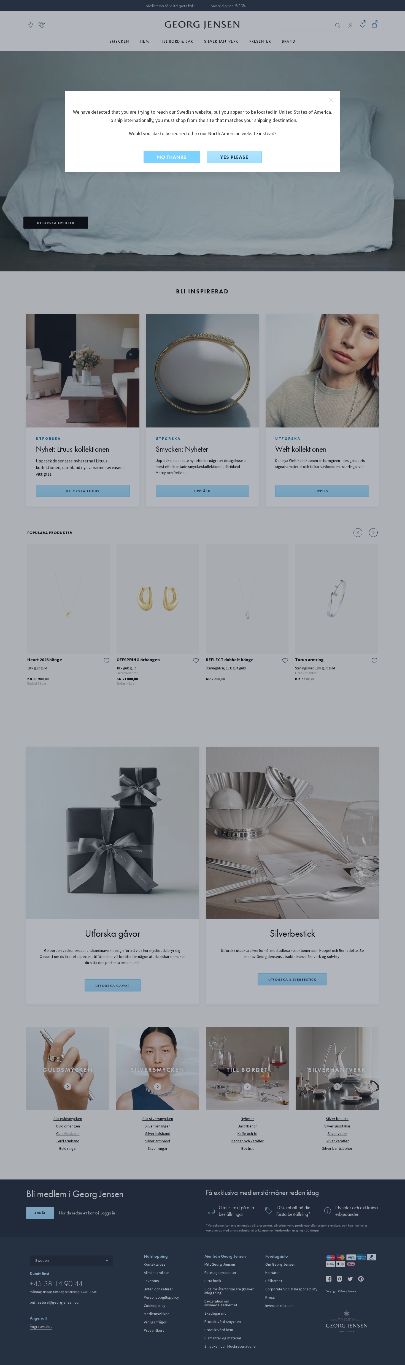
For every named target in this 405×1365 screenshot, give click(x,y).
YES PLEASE (234, 157)
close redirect (331, 100)
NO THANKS (172, 157)
